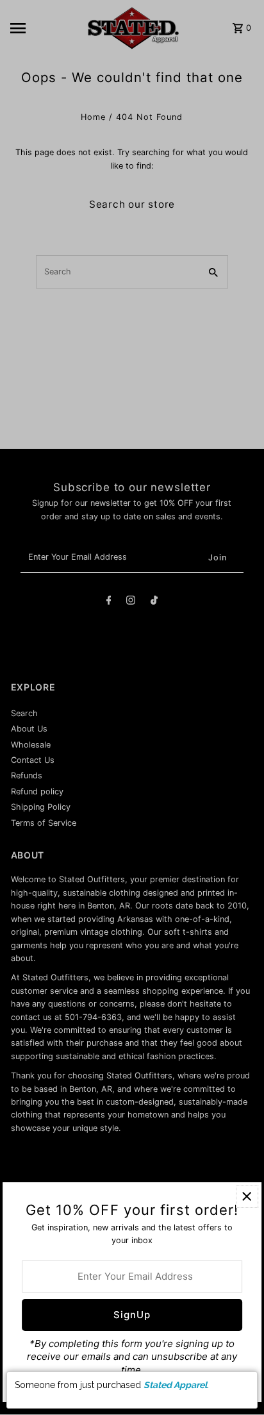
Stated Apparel (175, 1385)
